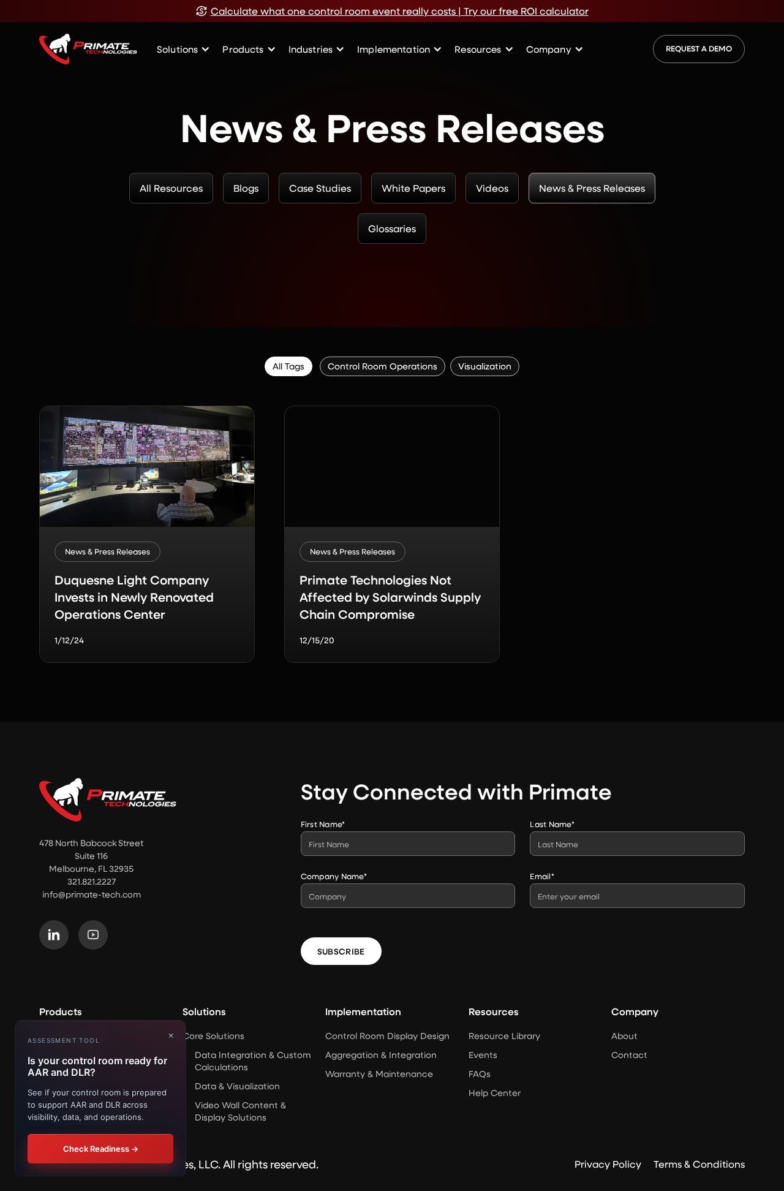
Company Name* (334, 876)
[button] (183, 49)
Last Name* (552, 824)
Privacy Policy (608, 1163)
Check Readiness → (100, 1149)
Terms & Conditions (699, 1163)
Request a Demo (699, 48)
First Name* (323, 824)
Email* (542, 876)
